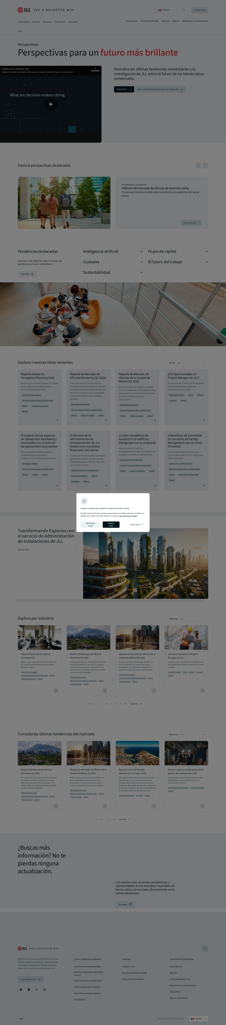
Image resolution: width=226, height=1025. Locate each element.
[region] (113, 512)
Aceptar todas (111, 524)
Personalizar (136, 524)
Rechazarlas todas (90, 524)
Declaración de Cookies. (128, 516)
